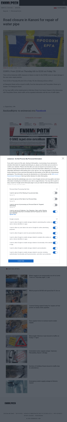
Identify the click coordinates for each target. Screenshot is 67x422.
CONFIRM (21, 261)
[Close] (63, 159)
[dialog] (33, 211)
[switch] (55, 193)
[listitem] (33, 189)
